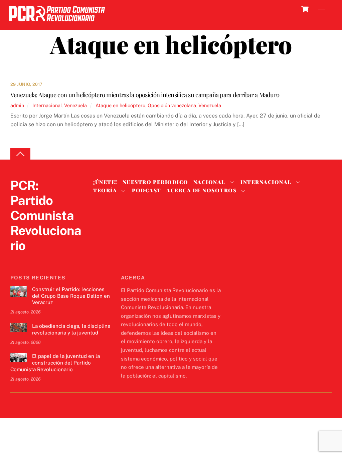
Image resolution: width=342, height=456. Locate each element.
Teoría (105, 190)
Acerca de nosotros (201, 190)
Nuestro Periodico (155, 182)
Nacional (209, 182)
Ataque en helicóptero (120, 105)
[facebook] (33, 259)
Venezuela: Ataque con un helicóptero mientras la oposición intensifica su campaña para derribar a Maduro (144, 94)
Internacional (47, 105)
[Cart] (305, 9)
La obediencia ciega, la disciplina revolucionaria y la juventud (71, 329)
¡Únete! (105, 182)
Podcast (146, 190)
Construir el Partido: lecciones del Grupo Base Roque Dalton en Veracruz (71, 295)
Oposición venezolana (172, 105)
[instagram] (49, 259)
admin (17, 105)
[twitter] (17, 259)
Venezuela (75, 105)
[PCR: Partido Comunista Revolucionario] (57, 23)
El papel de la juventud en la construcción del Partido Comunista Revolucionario (55, 362)
